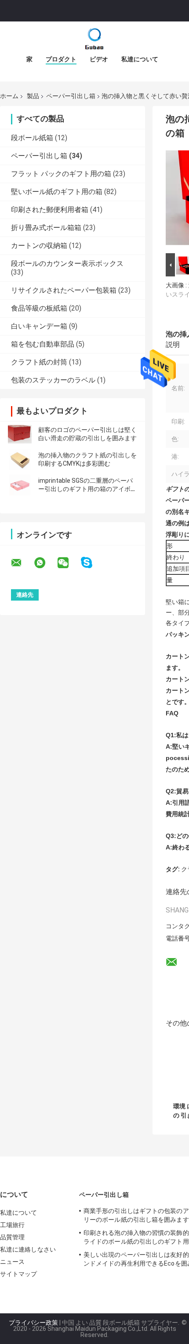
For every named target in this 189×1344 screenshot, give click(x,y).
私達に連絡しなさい (28, 1249)
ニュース (12, 1261)
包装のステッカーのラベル (53, 380)
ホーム (9, 95)
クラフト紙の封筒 (39, 362)
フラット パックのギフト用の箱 (61, 174)
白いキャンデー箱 (39, 326)
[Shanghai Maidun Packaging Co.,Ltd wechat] (69, 563)
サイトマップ (18, 1273)
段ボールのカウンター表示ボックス (67, 263)
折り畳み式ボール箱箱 (46, 227)
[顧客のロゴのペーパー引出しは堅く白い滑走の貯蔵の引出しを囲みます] (20, 434)
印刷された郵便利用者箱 (49, 209)
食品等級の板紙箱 (39, 308)
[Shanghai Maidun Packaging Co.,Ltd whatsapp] (45, 563)
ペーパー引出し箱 (70, 95)
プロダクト (61, 59)
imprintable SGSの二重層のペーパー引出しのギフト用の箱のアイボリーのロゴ (87, 489)
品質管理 (12, 1237)
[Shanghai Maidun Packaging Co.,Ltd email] (22, 563)
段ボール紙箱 (32, 138)
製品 (33, 95)
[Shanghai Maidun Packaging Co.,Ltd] (94, 39)
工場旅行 (12, 1224)
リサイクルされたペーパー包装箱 (63, 290)
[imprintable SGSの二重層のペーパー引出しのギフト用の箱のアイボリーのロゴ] (20, 484)
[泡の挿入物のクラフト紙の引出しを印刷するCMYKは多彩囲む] (20, 459)
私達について (139, 59)
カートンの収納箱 (39, 245)
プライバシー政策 (33, 1322)
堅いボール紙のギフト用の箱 (56, 191)
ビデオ (99, 59)
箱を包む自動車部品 (42, 344)
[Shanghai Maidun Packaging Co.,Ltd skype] (92, 562)
